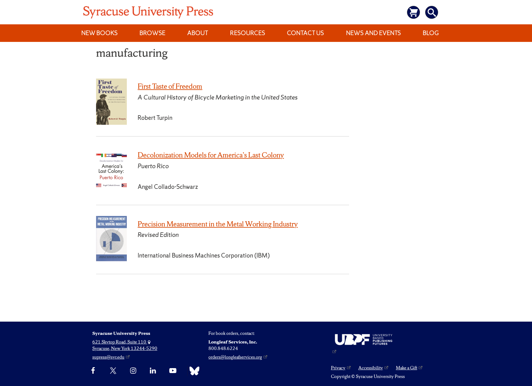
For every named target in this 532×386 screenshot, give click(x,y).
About (197, 33)
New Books (99, 33)
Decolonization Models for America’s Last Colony (211, 155)
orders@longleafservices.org (235, 357)
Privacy (338, 368)
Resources (247, 33)
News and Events (373, 33)
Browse (152, 33)
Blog (431, 33)
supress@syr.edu (108, 357)
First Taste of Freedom (170, 86)
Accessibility (370, 368)
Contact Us (305, 33)
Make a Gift (406, 368)
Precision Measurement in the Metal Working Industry (218, 224)
